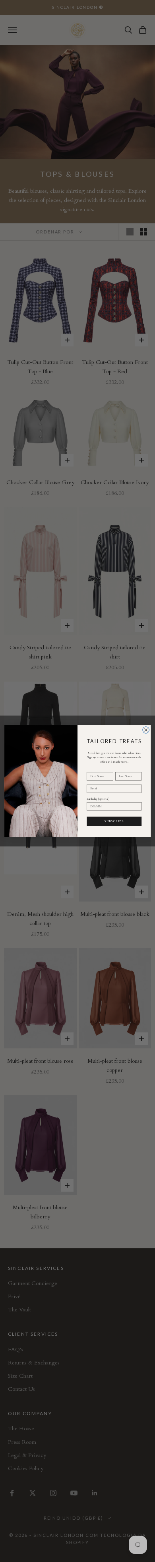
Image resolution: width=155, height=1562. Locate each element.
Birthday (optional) (98, 799)
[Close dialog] (146, 730)
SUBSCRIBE (114, 821)
